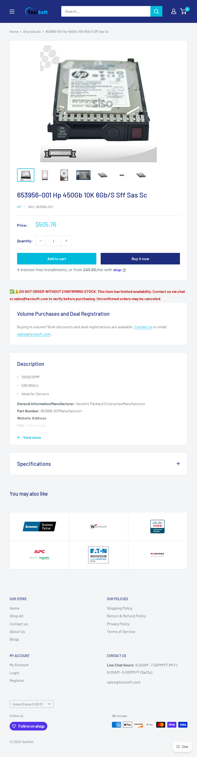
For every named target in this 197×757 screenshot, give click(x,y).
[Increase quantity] (66, 241)
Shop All (16, 615)
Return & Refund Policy (126, 615)
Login (14, 672)
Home (14, 31)
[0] (183, 11)
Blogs (14, 639)
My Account (19, 664)
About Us (17, 631)
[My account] (173, 11)
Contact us (143, 326)
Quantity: (25, 240)
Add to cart (56, 258)
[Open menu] (12, 11)
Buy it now (140, 258)
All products (32, 31)
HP (19, 207)
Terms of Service (121, 631)
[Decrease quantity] (41, 241)
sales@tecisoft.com (34, 334)
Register (17, 680)
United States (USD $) (27, 704)
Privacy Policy (118, 623)
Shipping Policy (119, 608)
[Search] (156, 11)
